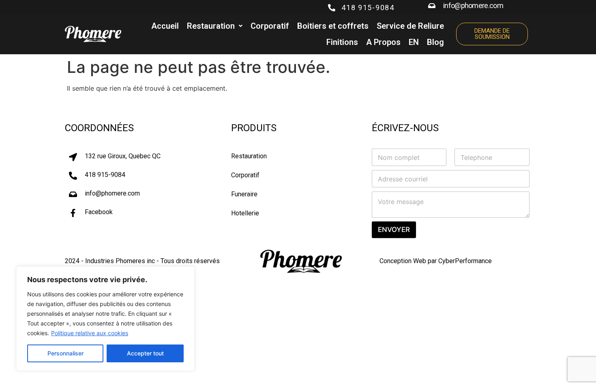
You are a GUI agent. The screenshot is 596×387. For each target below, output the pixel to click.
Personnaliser (65, 353)
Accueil (165, 26)
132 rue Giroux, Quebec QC (123, 156)
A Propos (383, 42)
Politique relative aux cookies (89, 333)
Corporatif (270, 26)
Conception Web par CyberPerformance (435, 261)
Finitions (342, 42)
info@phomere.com (473, 5)
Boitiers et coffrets (333, 26)
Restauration (211, 26)
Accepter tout (145, 353)
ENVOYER (394, 229)
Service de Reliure (410, 26)
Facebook (99, 212)
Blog (435, 42)
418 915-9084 (367, 7)
